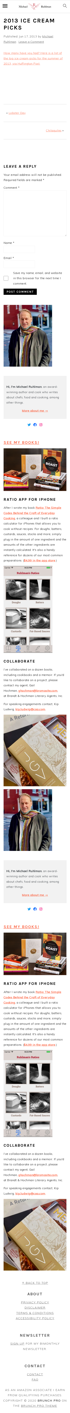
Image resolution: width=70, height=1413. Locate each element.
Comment (12, 187)
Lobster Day (17, 113)
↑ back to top (35, 1283)
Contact (35, 1374)
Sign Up (17, 1343)
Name (9, 243)
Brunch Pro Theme (39, 1406)
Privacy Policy (35, 1302)
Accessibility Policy (35, 1318)
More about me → (35, 411)
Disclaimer (35, 1307)
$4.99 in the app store (39, 560)
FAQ (35, 1379)
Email (9, 258)
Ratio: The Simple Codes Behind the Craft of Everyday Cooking (32, 513)
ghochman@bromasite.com (37, 691)
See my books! (21, 442)
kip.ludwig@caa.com (30, 709)
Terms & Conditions (35, 1313)
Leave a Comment (31, 42)
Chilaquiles (54, 130)
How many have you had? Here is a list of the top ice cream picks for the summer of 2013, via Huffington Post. (33, 58)
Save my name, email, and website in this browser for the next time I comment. (37, 278)
